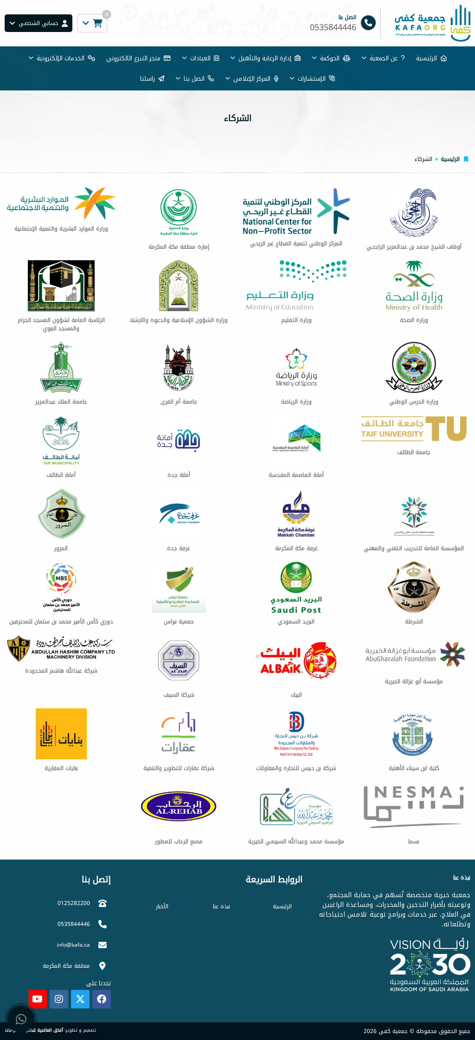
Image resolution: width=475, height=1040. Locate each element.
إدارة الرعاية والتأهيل (264, 58)
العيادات (200, 58)
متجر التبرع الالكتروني (133, 58)
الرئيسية (426, 58)
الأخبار (162, 906)
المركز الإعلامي (251, 78)
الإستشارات (312, 78)
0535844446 (74, 924)
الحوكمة (330, 58)
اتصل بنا (194, 78)
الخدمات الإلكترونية (60, 58)
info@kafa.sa (73, 945)
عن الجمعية (384, 58)
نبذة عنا (221, 906)
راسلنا (147, 78)
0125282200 (74, 903)
